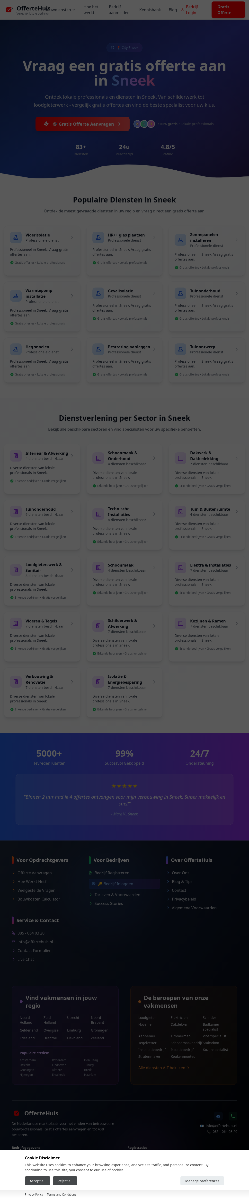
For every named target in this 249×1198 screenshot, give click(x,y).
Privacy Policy (34, 1194)
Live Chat (26, 959)
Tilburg (89, 1065)
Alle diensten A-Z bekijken (161, 1067)
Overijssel (52, 1030)
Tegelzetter (147, 1043)
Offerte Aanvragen (35, 872)
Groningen (99, 1030)
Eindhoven (59, 1065)
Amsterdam (28, 1060)
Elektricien (179, 1017)
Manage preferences (202, 1181)
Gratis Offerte (224, 9)
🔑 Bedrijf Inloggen (115, 883)
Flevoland (75, 1038)
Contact (179, 890)
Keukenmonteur (184, 1056)
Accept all (37, 1181)
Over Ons (180, 872)
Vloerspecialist (214, 1036)
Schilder (209, 1017)
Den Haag (91, 1060)
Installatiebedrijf (151, 1049)
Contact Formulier (34, 950)
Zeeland (97, 1038)
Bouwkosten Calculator (39, 899)
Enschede (58, 1075)
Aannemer (146, 1036)
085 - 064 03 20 (31, 933)
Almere (57, 1070)
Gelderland (29, 1030)
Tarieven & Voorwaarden (117, 894)
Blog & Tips (182, 881)
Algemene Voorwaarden (194, 907)
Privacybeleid (184, 899)
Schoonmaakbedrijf (184, 1043)
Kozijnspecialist (215, 1049)
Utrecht (73, 1017)
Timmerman (181, 1036)
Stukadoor (211, 1043)
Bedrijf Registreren (112, 872)
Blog (173, 9)
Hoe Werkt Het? (32, 881)
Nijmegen (26, 1075)
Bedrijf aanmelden (119, 9)
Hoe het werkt (91, 9)
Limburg (74, 1030)
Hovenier (145, 1024)
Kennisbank (150, 9)
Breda (88, 1070)
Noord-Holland (26, 1020)
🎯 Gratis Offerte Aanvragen (83, 124)
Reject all (65, 1181)
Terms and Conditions (61, 1194)
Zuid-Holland (50, 1020)
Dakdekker (179, 1024)
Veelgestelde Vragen (36, 890)
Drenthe (50, 1038)
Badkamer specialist (211, 1027)
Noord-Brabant (97, 1020)
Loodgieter (147, 1017)
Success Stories (109, 903)
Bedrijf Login (192, 9)
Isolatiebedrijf (182, 1049)
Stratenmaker (149, 1056)
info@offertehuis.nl (35, 941)
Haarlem (90, 1075)
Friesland (27, 1038)
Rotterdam (59, 1060)
